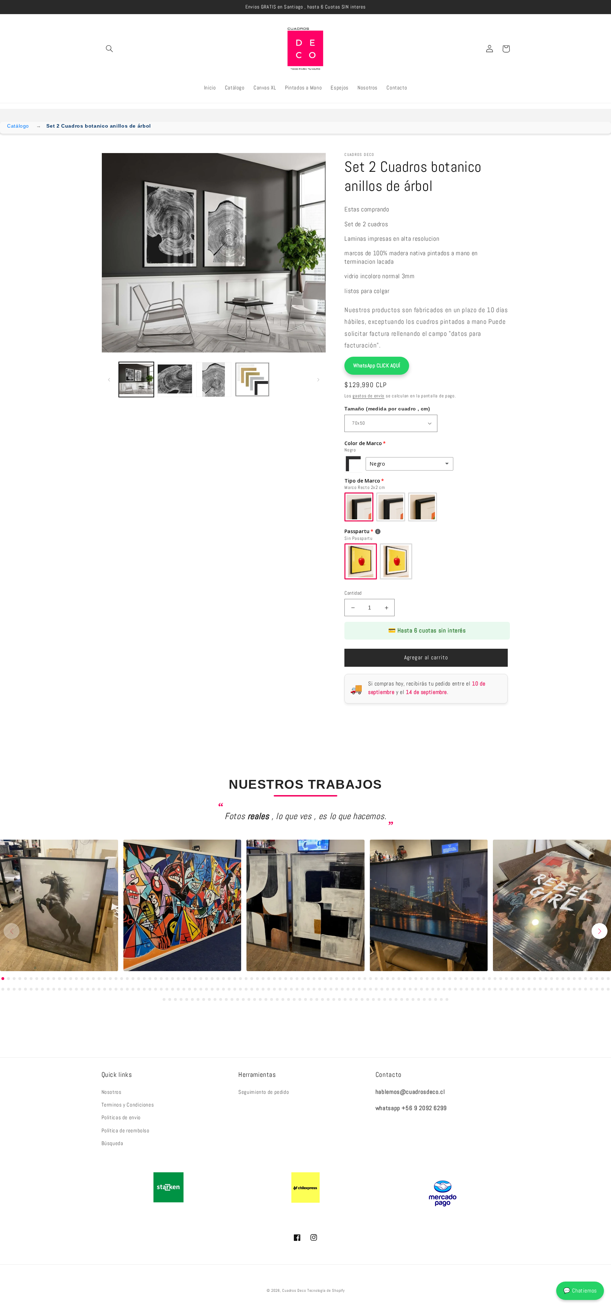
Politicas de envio (121, 1117)
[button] (109, 49)
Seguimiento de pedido (263, 1092)
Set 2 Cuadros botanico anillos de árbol (98, 126)
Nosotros (111, 1092)
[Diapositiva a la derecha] (318, 379)
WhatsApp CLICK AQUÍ (376, 365)
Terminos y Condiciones (127, 1105)
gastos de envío (368, 396)
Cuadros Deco (294, 1290)
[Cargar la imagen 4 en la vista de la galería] (252, 379)
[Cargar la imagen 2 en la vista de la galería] (174, 379)
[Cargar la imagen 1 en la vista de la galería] (136, 379)
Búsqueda (112, 1143)
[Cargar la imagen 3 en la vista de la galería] (213, 379)
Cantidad (352, 593)
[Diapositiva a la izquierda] (109, 379)
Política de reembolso (125, 1130)
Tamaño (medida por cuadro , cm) (387, 409)
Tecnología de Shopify (325, 1290)
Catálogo (18, 126)
